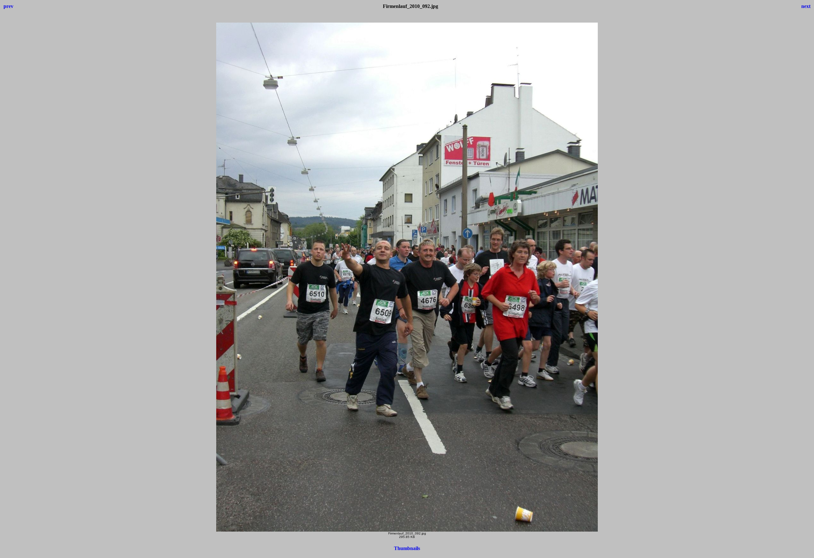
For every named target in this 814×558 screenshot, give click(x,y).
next (806, 6)
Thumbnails (407, 548)
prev (8, 6)
